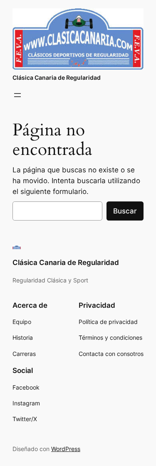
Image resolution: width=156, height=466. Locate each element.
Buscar (125, 211)
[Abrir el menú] (17, 95)
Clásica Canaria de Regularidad (56, 77)
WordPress (65, 448)
